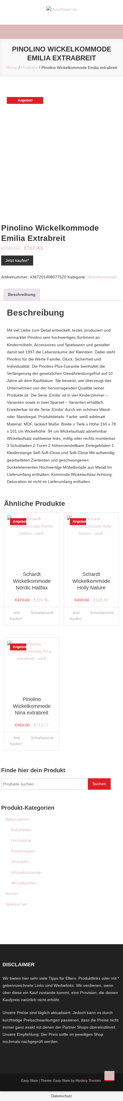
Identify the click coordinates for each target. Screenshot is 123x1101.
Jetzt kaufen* (17, 260)
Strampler (20, 861)
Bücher (11, 893)
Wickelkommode (102, 277)
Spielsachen (16, 904)
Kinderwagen (23, 851)
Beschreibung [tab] (21, 294)
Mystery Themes (88, 1081)
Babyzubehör (17, 819)
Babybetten (21, 829)
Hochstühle (21, 840)
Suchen (99, 783)
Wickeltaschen (24, 883)
